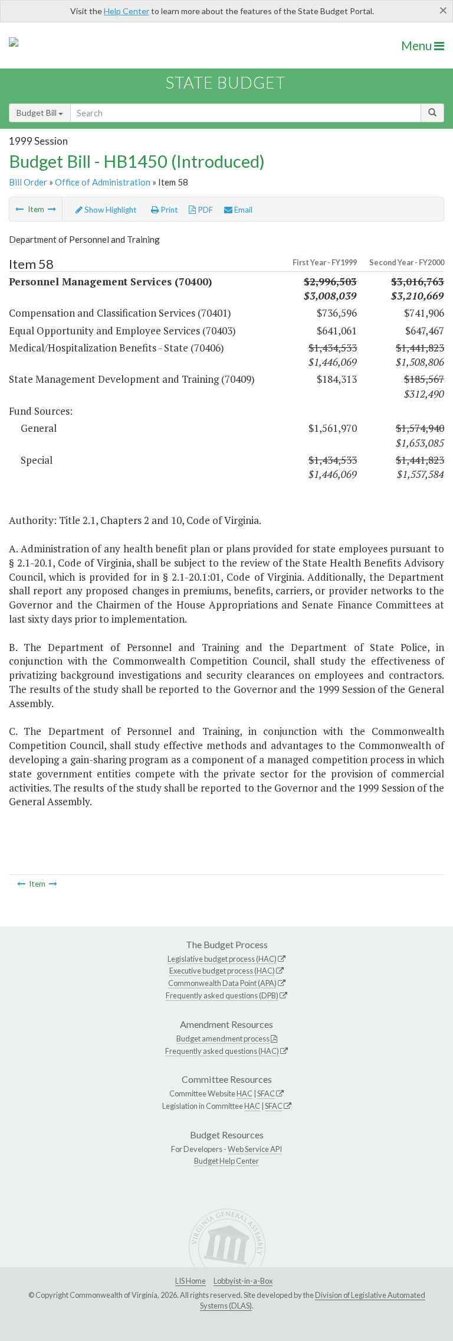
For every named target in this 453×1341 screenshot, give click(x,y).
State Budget (225, 82)
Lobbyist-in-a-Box (243, 1280)
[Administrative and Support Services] (19, 209)
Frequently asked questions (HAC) (222, 1051)
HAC (244, 1093)
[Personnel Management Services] (52, 209)
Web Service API (255, 1149)
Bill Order (28, 182)
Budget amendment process (223, 1038)
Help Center (126, 11)
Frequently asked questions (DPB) (222, 995)
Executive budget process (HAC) (222, 970)
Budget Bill (37, 113)
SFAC (266, 1093)
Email (242, 209)
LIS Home (190, 1280)
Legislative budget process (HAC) (222, 959)
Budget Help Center (226, 1161)
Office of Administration (102, 182)
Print (168, 209)
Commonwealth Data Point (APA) (222, 983)
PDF (204, 209)
